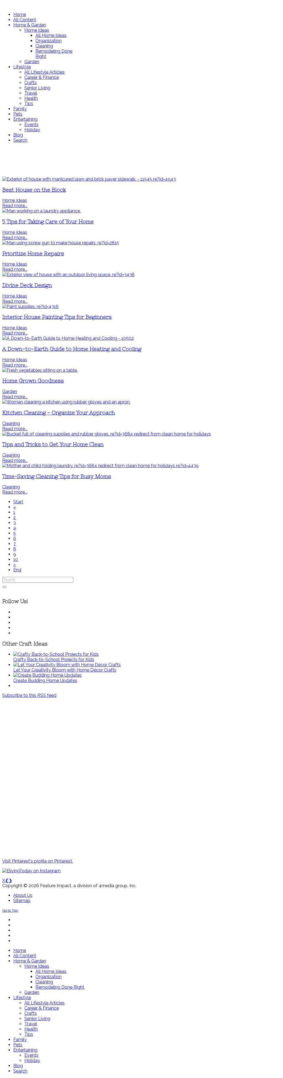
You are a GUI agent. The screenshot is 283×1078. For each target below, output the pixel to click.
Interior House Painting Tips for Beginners (57, 317)
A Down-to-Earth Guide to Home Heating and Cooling (72, 349)
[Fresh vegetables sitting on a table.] (40, 370)
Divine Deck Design (27, 285)
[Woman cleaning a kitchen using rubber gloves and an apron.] (66, 402)
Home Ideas (14, 200)
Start (18, 501)
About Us (22, 895)
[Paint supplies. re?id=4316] (30, 306)
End (17, 570)
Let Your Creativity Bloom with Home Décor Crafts (64, 670)
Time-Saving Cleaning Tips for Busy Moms (56, 476)
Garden (9, 391)
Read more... (14, 205)
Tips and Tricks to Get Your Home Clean (53, 444)
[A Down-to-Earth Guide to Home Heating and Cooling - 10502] (68, 338)
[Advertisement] (141, 159)
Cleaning (11, 423)
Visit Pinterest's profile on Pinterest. (37, 861)
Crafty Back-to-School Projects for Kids (53, 659)
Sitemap (21, 900)
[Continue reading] (56, 654)
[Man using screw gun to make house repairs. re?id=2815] (60, 242)
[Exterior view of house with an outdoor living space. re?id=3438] (68, 274)
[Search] (4, 587)
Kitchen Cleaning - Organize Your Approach (58, 413)
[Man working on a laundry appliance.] (41, 210)
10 (15, 559)
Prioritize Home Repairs (33, 253)
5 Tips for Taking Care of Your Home (48, 221)
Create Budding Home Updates (45, 680)
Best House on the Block (34, 190)
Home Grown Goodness (33, 381)
